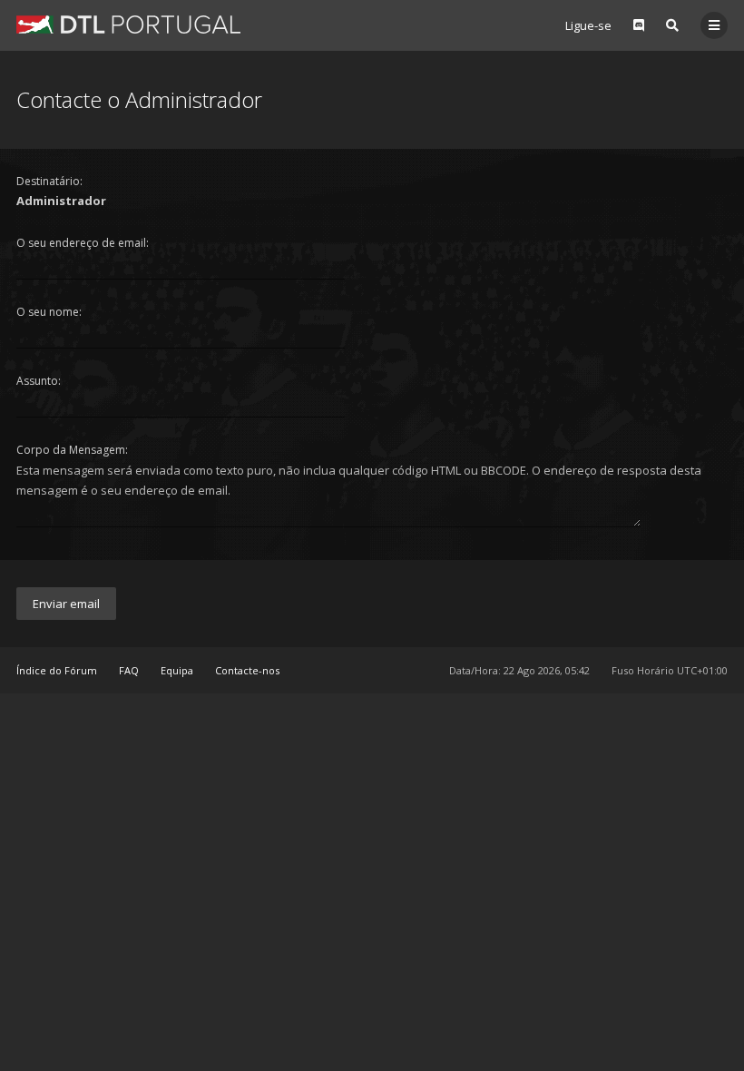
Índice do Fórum (56, 670)
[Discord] (638, 25)
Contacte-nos (247, 670)
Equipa (177, 670)
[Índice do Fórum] (128, 24)
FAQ (129, 670)
